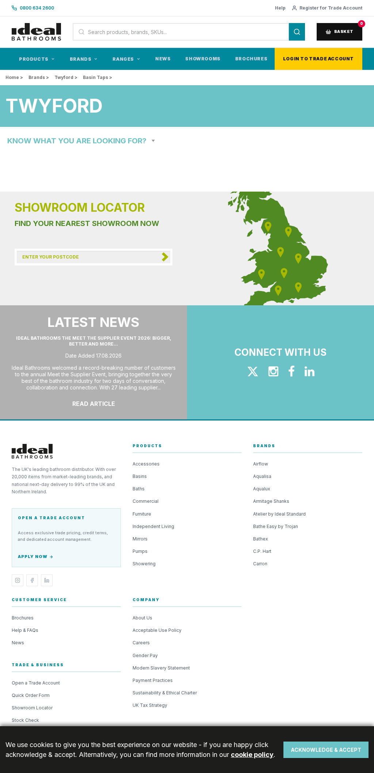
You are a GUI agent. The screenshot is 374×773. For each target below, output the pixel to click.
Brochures (251, 58)
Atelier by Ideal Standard (279, 514)
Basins (140, 476)
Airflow (260, 464)
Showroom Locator (32, 707)
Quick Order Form (31, 695)
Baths (139, 488)
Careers (141, 642)
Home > (14, 77)
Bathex (260, 539)
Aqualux (261, 488)
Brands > (38, 77)
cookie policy (252, 754)
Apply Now (32, 556)
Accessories (146, 464)
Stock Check (25, 720)
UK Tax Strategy (150, 705)
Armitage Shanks (271, 501)
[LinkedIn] (47, 580)
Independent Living (153, 526)
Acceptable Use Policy (157, 630)
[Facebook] (32, 580)
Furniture (142, 514)
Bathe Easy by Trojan (275, 526)
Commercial (146, 501)
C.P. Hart (262, 551)
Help (280, 8)
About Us (142, 618)
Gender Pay (145, 655)
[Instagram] (17, 580)
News (163, 58)
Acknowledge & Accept (326, 750)
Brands (81, 59)
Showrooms (202, 58)
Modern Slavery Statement (161, 668)
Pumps (140, 551)
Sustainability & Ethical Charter (165, 692)
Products (34, 59)
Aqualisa (262, 476)
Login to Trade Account (318, 58)
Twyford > (65, 77)
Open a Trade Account (36, 683)
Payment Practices (153, 680)
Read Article (93, 403)
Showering (144, 563)
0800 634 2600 (37, 8)
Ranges (123, 59)
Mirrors (140, 539)
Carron (260, 563)
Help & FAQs (25, 630)
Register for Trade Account (330, 8)
